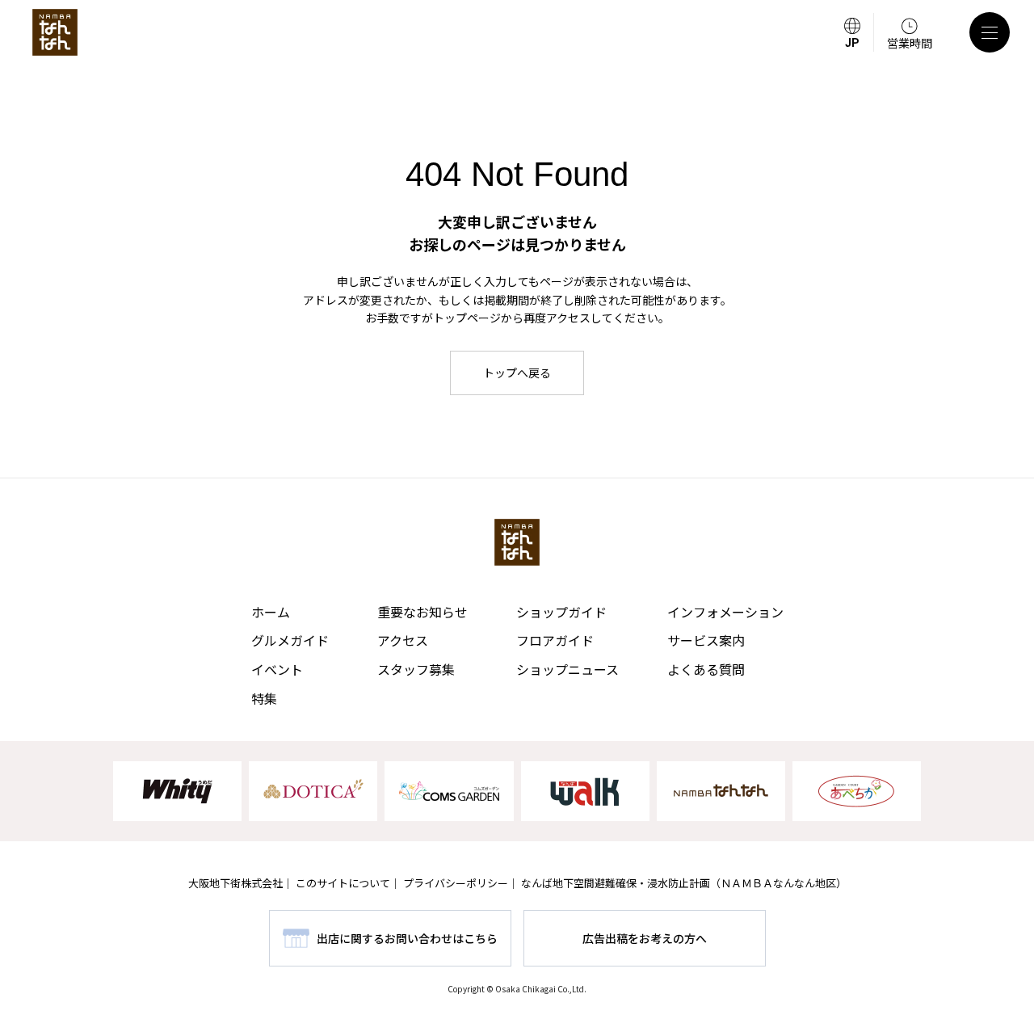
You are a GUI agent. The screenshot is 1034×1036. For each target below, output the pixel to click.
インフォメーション (725, 611)
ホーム (270, 611)
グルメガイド (290, 640)
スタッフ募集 (416, 669)
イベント (277, 669)
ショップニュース (567, 669)
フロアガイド (555, 640)
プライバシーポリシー (455, 883)
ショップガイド (561, 611)
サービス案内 (706, 640)
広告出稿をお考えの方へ (644, 938)
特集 (264, 698)
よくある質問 (706, 669)
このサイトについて (343, 883)
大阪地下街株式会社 (235, 883)
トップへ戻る (517, 372)
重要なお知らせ (422, 611)
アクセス (402, 640)
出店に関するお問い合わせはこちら (407, 938)
